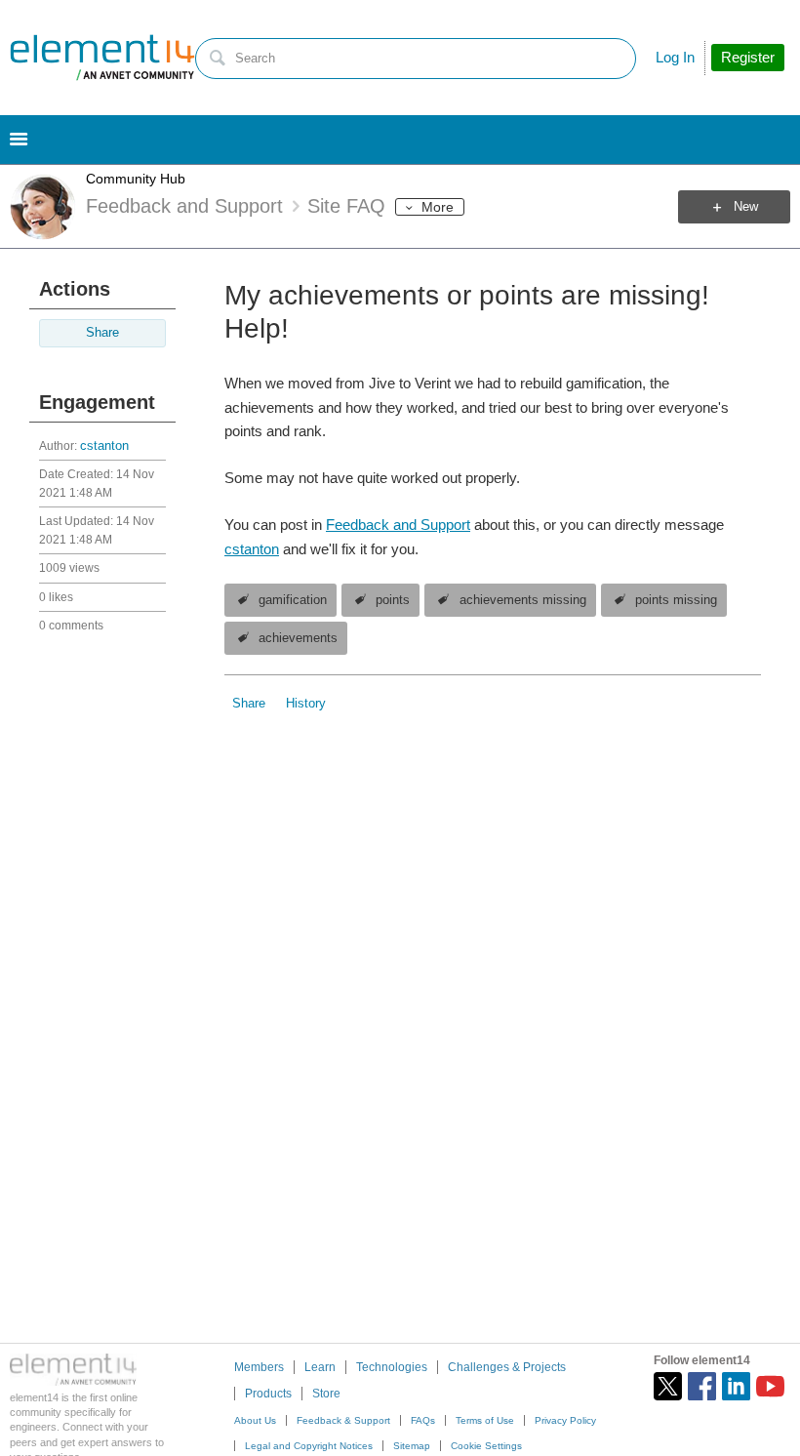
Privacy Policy (565, 1420)
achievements (298, 638)
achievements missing (523, 600)
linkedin (736, 1386)
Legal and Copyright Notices (309, 1445)
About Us (255, 1420)
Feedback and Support (398, 524)
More (437, 207)
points (393, 600)
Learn (320, 1367)
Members (259, 1367)
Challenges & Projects (507, 1367)
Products (268, 1393)
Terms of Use (485, 1420)
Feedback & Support (343, 1420)
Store (326, 1393)
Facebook (702, 1386)
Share (102, 333)
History (306, 703)
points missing (676, 600)
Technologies (391, 1367)
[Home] (102, 57)
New (746, 207)
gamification (293, 600)
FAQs (423, 1420)
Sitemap (411, 1445)
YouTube (770, 1386)
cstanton (104, 446)
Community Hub (135, 178)
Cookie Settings (486, 1445)
